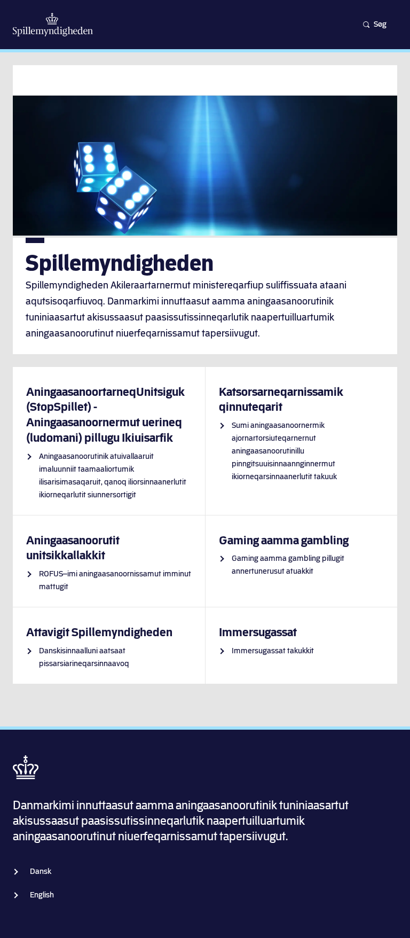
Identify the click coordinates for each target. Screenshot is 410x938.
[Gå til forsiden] (53, 24)
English (42, 895)
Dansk (40, 871)
